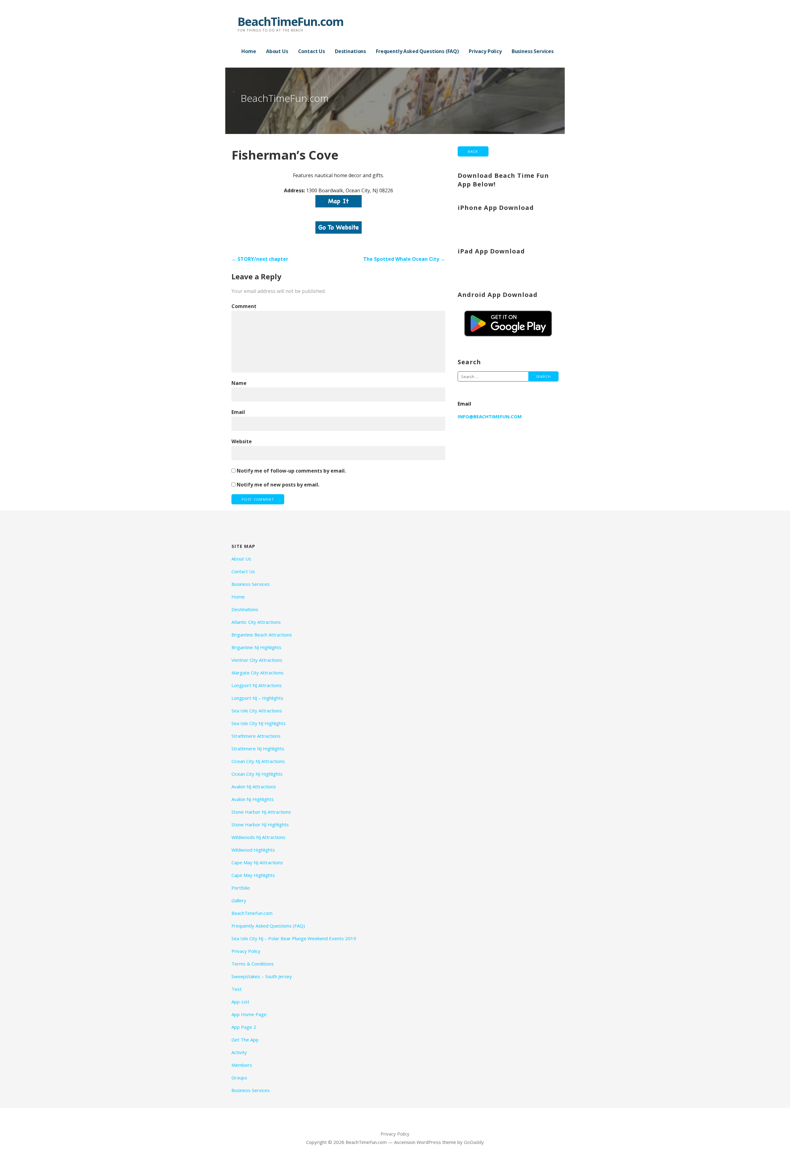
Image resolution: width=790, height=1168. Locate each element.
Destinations (350, 51)
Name (239, 383)
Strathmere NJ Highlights (257, 748)
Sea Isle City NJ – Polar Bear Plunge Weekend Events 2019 (293, 938)
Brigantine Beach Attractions (261, 635)
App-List (240, 1002)
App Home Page (249, 1014)
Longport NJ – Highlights (257, 698)
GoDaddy (474, 1142)
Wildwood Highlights (253, 850)
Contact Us (311, 51)
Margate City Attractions (257, 673)
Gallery (238, 900)
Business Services (533, 51)
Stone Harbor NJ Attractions (261, 812)
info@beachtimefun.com (490, 416)
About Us (277, 51)
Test (236, 989)
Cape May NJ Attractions (257, 862)
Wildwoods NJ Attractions (258, 837)
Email (238, 412)
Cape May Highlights (253, 875)
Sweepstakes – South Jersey (261, 976)
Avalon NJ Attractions (253, 786)
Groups (239, 1077)
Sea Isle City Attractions (256, 710)
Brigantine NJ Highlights (256, 647)
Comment (243, 306)
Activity (239, 1052)
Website (241, 441)
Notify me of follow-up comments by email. (291, 470)
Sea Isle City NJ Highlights (258, 723)
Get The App (245, 1040)
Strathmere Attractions (256, 736)
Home (248, 51)
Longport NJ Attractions (256, 685)
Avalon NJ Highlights (252, 799)
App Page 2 (243, 1027)
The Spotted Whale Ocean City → (404, 259)
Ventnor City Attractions (256, 660)
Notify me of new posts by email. (278, 484)
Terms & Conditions (252, 964)
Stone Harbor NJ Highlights (260, 824)
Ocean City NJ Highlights (257, 774)
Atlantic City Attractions (256, 622)
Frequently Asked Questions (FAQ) (417, 51)
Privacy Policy (485, 51)
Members (241, 1065)
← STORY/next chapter (259, 259)
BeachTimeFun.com (290, 21)
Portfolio (240, 888)
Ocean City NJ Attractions (258, 761)
